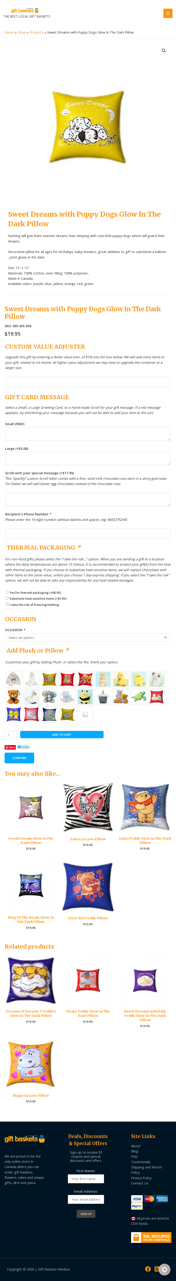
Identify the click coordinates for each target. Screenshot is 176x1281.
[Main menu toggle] (168, 13)
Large (16, 448)
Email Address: (86, 1191)
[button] (164, 51)
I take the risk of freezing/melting (34, 605)
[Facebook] (148, 1269)
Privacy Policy (141, 1178)
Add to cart (62, 735)
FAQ (134, 1156)
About (135, 1146)
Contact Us (139, 1183)
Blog (134, 1151)
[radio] (14, 679)
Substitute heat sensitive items (38, 598)
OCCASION (15, 629)
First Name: (86, 1170)
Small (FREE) (14, 424)
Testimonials (141, 1162)
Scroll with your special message (39, 473)
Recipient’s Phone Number (28, 514)
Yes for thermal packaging (35, 592)
